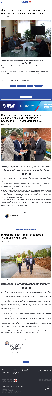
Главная (2, 5)
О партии (4, 369)
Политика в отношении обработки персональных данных (11, 391)
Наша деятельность (8, 5)
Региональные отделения (25, 370)
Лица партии (15, 369)
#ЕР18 (20, 229)
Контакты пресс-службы (16, 373)
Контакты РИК (5, 372)
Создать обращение (25, 96)
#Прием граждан (38, 85)
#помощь (13, 85)
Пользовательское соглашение (7, 389)
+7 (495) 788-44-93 (43, 371)
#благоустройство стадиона (30, 229)
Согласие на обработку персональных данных (9, 392)
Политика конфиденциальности (7, 390)
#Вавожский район (21, 85)
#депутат (30, 85)
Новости (14, 5)
